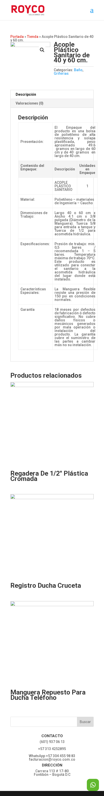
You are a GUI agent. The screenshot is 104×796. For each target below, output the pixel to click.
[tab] (52, 94)
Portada (17, 37)
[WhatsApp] (93, 785)
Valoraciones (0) (29, 103)
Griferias (61, 73)
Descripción (26, 94)
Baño (78, 70)
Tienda (32, 37)
